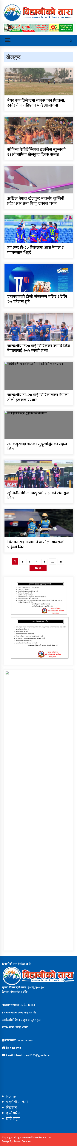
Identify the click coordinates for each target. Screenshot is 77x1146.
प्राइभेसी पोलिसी (17, 1102)
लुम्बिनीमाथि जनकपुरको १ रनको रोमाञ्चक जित (38, 496)
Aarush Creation (22, 1141)
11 (61, 562)
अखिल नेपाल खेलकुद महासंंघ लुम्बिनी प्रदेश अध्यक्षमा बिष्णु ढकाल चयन (35, 201)
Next (38, 568)
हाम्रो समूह (13, 1119)
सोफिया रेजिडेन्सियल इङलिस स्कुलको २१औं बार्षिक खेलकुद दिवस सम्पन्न (36, 152)
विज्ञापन (11, 1107)
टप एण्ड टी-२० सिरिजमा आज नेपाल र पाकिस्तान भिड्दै (35, 250)
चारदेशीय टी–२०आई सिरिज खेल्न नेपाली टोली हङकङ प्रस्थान (38, 397)
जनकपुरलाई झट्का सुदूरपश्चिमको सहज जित (37, 447)
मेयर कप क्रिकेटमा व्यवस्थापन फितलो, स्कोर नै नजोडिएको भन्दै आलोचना (36, 103)
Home (11, 1096)
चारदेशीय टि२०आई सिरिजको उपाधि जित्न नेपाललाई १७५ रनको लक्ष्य (38, 348)
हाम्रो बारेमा (13, 1113)
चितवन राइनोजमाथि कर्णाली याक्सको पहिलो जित (36, 545)
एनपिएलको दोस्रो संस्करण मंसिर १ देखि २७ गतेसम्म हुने (37, 299)
